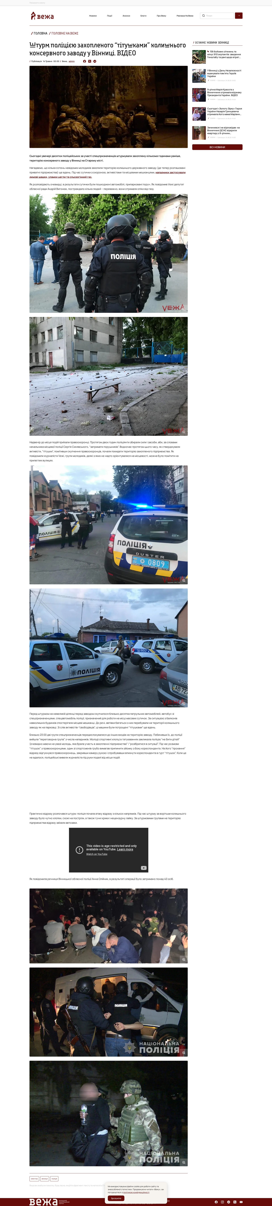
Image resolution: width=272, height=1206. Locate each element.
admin (72, 61)
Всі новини (217, 147)
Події (109, 15)
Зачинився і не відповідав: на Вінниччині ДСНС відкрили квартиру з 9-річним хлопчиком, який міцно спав (223, 132)
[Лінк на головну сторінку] (42, 15)
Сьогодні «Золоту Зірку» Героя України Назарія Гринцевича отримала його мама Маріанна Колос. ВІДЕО (224, 113)
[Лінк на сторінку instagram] (222, 1202)
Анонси (126, 15)
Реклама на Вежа (185, 15)
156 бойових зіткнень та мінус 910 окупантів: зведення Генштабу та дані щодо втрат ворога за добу (224, 54)
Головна (40, 33)
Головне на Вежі (65, 33)
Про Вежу (161, 15)
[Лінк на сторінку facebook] (216, 1202)
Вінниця (45, 1179)
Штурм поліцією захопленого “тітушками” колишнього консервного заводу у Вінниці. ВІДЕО (107, 49)
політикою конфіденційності (136, 1192)
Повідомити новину (37, 3)
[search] (239, 15)
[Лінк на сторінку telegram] (228, 1202)
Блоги (143, 15)
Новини (93, 15)
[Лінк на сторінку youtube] (241, 1202)
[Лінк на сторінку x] (234, 1202)
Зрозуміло (116, 1198)
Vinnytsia (34, 1179)
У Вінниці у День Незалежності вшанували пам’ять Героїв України (224, 73)
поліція (54, 1179)
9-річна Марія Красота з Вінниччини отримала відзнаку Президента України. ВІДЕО (224, 92)
